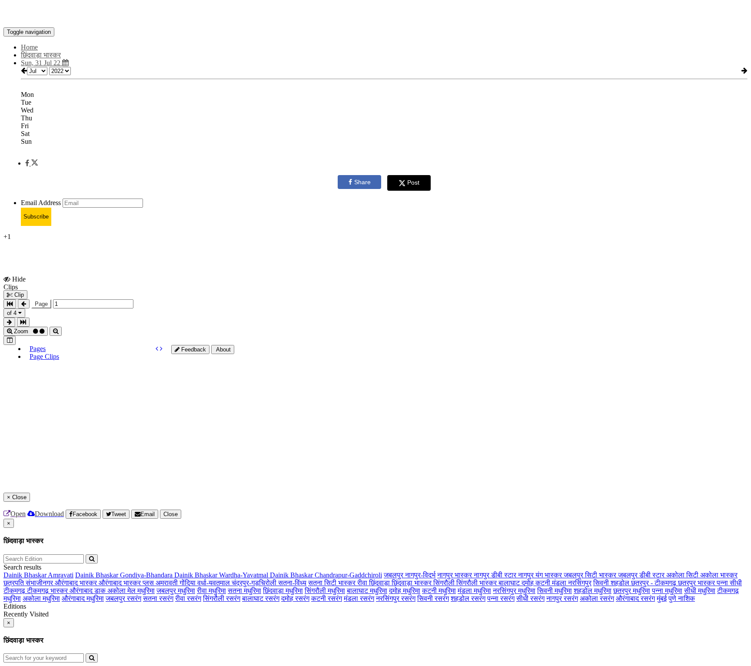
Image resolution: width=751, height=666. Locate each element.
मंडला (560, 582)
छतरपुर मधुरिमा (631, 590)
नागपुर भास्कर (455, 575)
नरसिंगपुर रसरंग (395, 598)
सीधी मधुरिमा (699, 590)
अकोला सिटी (683, 575)
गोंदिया (188, 582)
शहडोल (621, 582)
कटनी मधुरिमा (439, 590)
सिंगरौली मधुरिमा (325, 590)
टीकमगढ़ (15, 590)
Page (41, 304)
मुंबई (662, 598)
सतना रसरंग (158, 598)
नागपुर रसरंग (562, 598)
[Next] (161, 348)
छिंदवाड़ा (380, 582)
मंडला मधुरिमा (474, 590)
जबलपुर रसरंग (123, 598)
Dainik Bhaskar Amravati (38, 575)
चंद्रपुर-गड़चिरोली (255, 582)
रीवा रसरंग (188, 598)
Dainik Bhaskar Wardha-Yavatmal (222, 575)
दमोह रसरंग (295, 598)
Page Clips (44, 356)
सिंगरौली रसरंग (221, 598)
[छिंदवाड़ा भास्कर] (375, 14)
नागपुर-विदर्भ (420, 575)
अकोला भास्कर (719, 575)
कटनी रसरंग (326, 598)
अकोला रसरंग (597, 598)
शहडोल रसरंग (468, 598)
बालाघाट (510, 582)
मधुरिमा (146, 590)
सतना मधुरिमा (244, 590)
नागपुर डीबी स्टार (496, 575)
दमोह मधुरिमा (404, 590)
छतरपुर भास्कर (697, 582)
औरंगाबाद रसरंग (635, 598)
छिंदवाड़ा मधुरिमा (283, 590)
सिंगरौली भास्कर (477, 582)
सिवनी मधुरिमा (554, 590)
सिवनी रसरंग (433, 598)
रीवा (363, 582)
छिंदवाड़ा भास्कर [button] (41, 55)
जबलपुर (394, 575)
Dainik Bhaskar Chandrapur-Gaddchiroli (326, 575)
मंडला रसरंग (359, 598)
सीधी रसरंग (530, 598)
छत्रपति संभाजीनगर (29, 582)
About (223, 349)
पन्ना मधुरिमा (667, 590)
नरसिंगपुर (579, 582)
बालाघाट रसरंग (260, 598)
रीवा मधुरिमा (211, 590)
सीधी (736, 582)
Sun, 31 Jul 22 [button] (41, 62)
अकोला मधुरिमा (41, 598)
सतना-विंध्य (292, 582)
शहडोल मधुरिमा (592, 590)
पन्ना (723, 582)
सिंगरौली (444, 582)
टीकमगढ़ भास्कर (48, 590)
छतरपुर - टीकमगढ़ (654, 582)
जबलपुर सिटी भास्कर (591, 575)
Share (362, 182)
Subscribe (36, 216)
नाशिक (686, 598)
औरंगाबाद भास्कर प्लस (127, 582)
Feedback (192, 349)
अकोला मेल (122, 590)
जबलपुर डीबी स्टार (642, 575)
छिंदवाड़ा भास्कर (412, 582)
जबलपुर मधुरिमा (175, 590)
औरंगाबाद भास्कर (77, 582)
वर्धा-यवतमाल (214, 582)
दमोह (528, 582)
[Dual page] (9, 340)
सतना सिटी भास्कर (332, 582)
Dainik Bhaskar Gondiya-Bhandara (124, 575)
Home (29, 47)
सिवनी (602, 582)
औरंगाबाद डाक (88, 590)
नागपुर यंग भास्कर (541, 575)
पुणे (673, 598)
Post (413, 182)
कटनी (543, 582)
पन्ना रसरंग (501, 598)
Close (170, 514)
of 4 (12, 313)
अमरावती (167, 582)
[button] (31, 163)
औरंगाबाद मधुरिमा (83, 598)
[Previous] (158, 348)
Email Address (41, 202)
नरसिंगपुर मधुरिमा (514, 590)
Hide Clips (14, 282)
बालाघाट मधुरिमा (367, 590)
